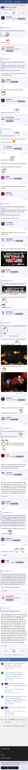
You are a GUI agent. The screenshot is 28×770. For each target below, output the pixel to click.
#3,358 (25, 544)
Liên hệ (2, 755)
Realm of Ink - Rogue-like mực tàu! (15, 708)
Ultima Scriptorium (17, 667)
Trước (5, 12)
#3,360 (25, 603)
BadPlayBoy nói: (6, 280)
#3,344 (25, 105)
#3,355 (25, 461)
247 (19, 12)
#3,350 (25, 245)
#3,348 (25, 199)
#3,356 (25, 479)
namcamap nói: (6, 512)
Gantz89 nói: (5, 27)
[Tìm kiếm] (26, 1)
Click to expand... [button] (14, 294)
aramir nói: (5, 608)
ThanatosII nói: (6, 129)
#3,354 (25, 424)
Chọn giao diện (6, 748)
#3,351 (25, 276)
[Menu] (2, 1)
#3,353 (25, 404)
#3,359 (25, 566)
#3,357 (25, 508)
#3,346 (25, 153)
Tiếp (23, 12)
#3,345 (25, 124)
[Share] (22, 23)
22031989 (4, 9)
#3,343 (25, 86)
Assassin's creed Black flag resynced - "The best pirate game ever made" (16, 685)
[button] (14, 751)
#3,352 (25, 318)
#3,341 (25, 23)
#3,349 (25, 229)
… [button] (11, 12)
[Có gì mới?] (23, 1)
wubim (6, 689)
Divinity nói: (5, 59)
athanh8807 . (8, 711)
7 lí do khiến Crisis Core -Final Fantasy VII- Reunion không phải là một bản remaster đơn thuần (15, 674)
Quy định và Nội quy (6, 758)
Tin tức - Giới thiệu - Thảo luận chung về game (15, 712)
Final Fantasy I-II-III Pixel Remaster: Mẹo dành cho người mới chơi (15, 664)
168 (14, 12)
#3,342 (25, 54)
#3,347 (25, 183)
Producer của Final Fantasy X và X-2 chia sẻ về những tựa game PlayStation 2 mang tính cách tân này (15, 698)
